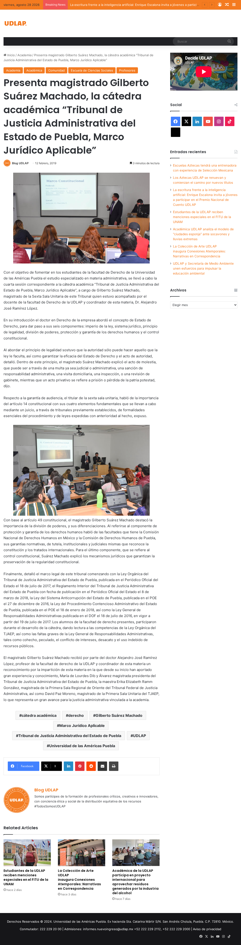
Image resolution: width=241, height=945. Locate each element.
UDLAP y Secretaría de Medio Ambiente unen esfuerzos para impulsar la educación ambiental (203, 268)
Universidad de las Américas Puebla (82, 745)
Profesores (127, 70)
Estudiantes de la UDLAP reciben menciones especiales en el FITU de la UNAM (26, 877)
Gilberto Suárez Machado (119, 715)
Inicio (10, 55)
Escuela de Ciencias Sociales (92, 70)
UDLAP (139, 735)
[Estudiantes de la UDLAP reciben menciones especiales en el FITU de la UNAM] (27, 852)
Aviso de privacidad (207, 929)
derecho (76, 715)
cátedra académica (39, 715)
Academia (24, 55)
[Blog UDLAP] (15, 23)
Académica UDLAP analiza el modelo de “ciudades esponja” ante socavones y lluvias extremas (203, 234)
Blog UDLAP (20, 163)
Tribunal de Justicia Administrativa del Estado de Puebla (69, 735)
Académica (34, 70)
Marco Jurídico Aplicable (82, 725)
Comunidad (56, 70)
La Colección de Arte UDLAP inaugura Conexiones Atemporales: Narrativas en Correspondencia (79, 879)
